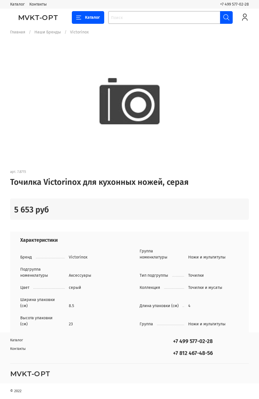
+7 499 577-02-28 (234, 4)
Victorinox (79, 32)
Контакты (38, 4)
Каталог (17, 4)
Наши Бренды (47, 32)
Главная (17, 32)
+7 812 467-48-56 (193, 353)
